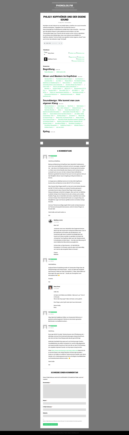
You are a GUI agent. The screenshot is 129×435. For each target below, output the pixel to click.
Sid (49, 155)
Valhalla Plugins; (78, 125)
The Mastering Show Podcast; (64, 79)
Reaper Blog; (68, 80)
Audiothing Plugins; (65, 125)
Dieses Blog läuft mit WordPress (57, 432)
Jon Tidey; (58, 80)
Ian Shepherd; (79, 79)
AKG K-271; (68, 88)
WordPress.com (75, 432)
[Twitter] (72, 53)
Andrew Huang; (48, 127)
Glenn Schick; (66, 82)
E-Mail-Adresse (47, 406)
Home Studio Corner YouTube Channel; (60, 113)
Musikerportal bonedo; (67, 94)
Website (45, 413)
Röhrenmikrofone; (49, 106)
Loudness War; (48, 80)
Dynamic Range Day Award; (73, 84)
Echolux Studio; (57, 88)
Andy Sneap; (60, 106)
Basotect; (46, 88)
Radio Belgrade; (48, 72)
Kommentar (46, 382)
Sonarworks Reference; (50, 94)
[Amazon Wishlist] (77, 61)
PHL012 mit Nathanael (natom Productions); (65, 86)
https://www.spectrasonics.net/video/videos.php (65, 350)
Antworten (54, 155)
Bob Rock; (70, 106)
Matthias (56, 220)
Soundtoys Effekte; (60, 123)
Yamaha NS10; (48, 79)
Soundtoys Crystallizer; (75, 123)
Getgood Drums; (76, 108)
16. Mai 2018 (60, 22)
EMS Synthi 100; (61, 72)
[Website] (80, 53)
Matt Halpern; (80, 106)
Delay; (59, 110)
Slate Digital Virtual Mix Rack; (71, 111)
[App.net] (72, 57)
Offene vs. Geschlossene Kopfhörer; (59, 92)
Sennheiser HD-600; (78, 92)
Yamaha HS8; (52, 90)
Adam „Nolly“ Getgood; (63, 108)
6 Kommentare (68, 22)
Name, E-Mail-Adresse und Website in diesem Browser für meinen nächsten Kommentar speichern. (62, 421)
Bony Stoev (57, 286)
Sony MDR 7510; (64, 90)
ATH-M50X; (75, 90)
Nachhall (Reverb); (49, 110)
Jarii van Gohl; (60, 127)
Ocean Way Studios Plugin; (72, 110)
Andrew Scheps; (61, 115)
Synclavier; (72, 115)
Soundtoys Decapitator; (50, 125)
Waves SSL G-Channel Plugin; (64, 117)
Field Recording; (48, 108)
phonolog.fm (64, 5)
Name (45, 400)
